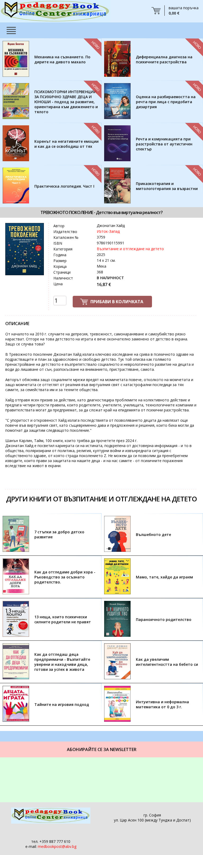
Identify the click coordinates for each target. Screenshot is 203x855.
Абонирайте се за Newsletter (101, 749)
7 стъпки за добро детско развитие (59, 534)
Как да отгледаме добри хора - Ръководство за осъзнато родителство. (64, 577)
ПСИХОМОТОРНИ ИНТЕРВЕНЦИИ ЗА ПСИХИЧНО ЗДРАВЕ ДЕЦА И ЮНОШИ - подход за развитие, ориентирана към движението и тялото (66, 101)
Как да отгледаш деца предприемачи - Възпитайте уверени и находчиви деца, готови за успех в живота (62, 662)
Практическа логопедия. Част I (64, 186)
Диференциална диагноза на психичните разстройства (164, 59)
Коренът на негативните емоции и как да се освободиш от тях (66, 144)
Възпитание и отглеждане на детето (130, 248)
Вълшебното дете (153, 534)
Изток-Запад (108, 231)
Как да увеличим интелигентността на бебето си (167, 662)
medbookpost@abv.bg (57, 846)
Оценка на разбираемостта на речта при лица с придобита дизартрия (166, 101)
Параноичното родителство (163, 619)
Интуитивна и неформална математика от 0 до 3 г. (162, 704)
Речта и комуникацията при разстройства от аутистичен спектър (164, 143)
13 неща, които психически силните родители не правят (62, 619)
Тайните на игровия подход (61, 704)
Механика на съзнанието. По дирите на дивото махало (62, 59)
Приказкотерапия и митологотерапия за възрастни (167, 186)
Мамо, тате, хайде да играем (164, 577)
